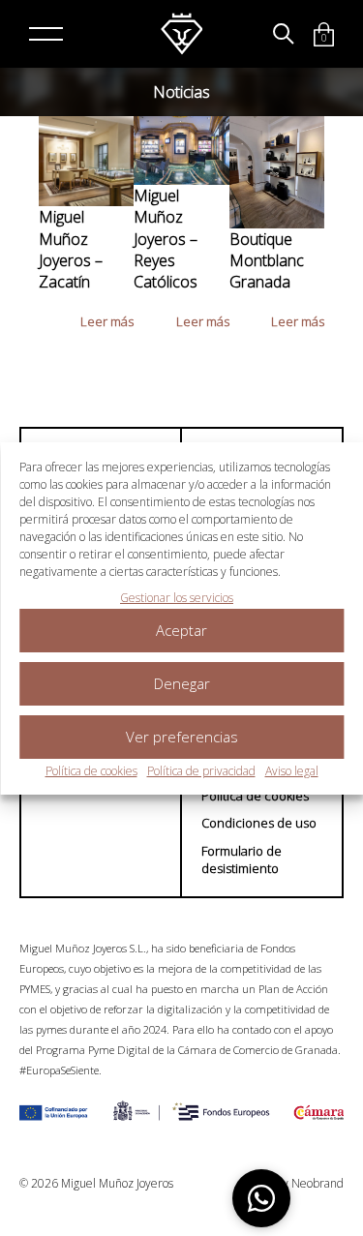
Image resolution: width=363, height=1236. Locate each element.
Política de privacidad (201, 771)
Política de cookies (91, 771)
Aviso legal (291, 771)
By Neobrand (310, 1183)
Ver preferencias (182, 736)
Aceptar (181, 630)
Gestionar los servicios (176, 597)
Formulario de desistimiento (241, 859)
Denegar (182, 683)
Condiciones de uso (259, 822)
